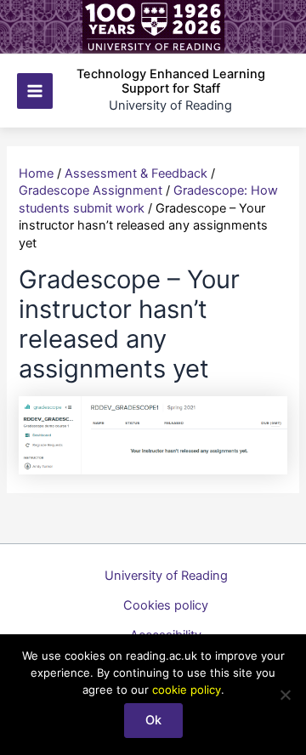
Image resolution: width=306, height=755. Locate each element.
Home (36, 173)
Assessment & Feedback (136, 173)
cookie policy (186, 689)
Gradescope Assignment (90, 190)
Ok (153, 720)
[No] (284, 694)
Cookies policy (165, 605)
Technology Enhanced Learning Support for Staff (170, 81)
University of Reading (166, 575)
